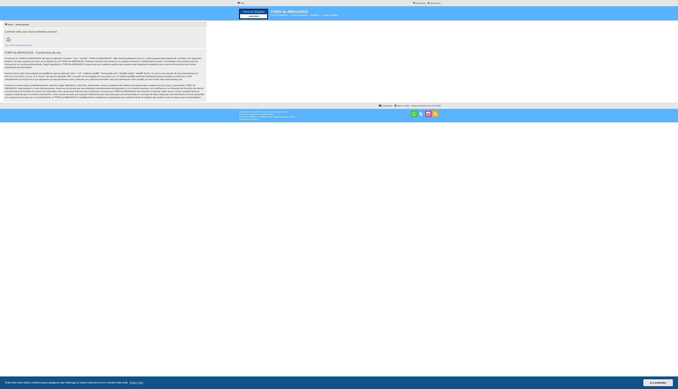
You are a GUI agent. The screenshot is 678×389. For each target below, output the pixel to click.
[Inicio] (254, 13)
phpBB (256, 112)
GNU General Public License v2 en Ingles (25, 76)
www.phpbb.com (108, 76)
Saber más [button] (136, 382)
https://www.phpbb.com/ (171, 79)
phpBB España (267, 114)
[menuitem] (240, 3)
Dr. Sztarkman (252, 117)
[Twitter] (421, 114)
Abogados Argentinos (281, 117)
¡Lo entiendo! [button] (658, 382)
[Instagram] (428, 114)
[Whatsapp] (414, 114)
